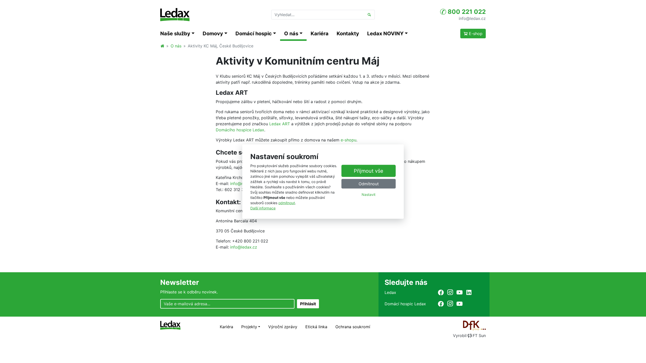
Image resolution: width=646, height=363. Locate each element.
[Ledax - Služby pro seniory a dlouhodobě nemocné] (162, 45)
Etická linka (316, 326)
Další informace (263, 208)
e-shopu (348, 139)
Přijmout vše (368, 171)
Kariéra (320, 34)
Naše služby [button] (175, 34)
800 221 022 (466, 11)
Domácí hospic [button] (253, 34)
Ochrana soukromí (352, 326)
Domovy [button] (213, 34)
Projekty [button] (249, 326)
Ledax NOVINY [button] (385, 34)
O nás (176, 45)
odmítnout (286, 202)
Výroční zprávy (282, 326)
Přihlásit (308, 303)
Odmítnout (369, 183)
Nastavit (368, 194)
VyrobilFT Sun (469, 335)
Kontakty (348, 34)
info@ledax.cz (472, 18)
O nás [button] (291, 34)
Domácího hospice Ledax (240, 129)
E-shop (475, 33)
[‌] (441, 292)
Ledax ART (279, 123)
